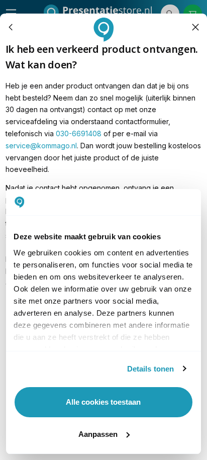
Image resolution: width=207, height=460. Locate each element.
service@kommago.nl (41, 145)
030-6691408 (78, 133)
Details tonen (150, 368)
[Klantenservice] (11, 27)
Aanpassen (98, 434)
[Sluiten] (195, 27)
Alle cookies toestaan (103, 402)
